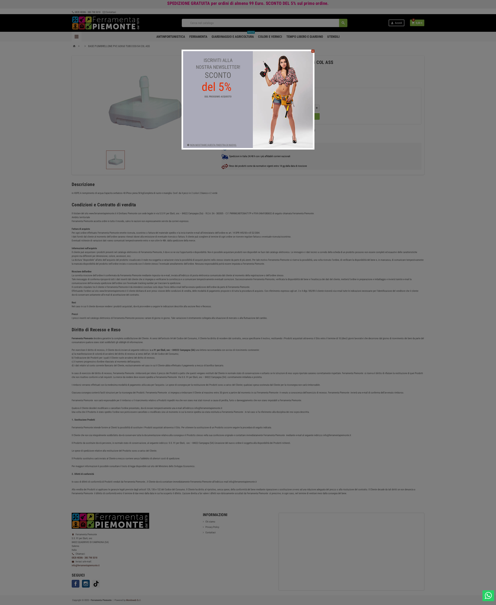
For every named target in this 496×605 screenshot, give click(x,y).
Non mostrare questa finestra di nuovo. (213, 145)
